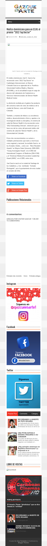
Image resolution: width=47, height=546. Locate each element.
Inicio (25, 276)
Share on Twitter (17, 183)
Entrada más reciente (14, 276)
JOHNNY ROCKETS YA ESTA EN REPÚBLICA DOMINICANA (28, 527)
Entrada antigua (34, 276)
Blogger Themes (23, 543)
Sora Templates (22, 541)
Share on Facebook (18, 176)
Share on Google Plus (19, 190)
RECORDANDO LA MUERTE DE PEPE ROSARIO (27, 516)
